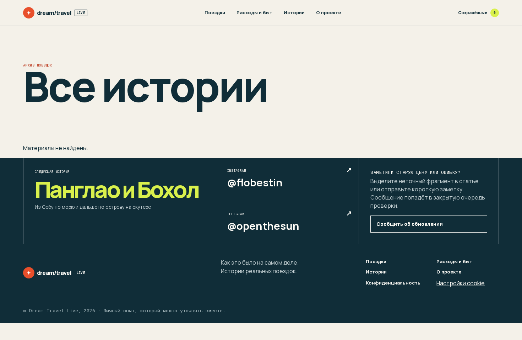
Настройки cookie (460, 283)
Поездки (215, 12)
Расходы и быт (254, 12)
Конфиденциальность (393, 283)
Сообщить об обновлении (409, 224)
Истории (294, 12)
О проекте (328, 12)
